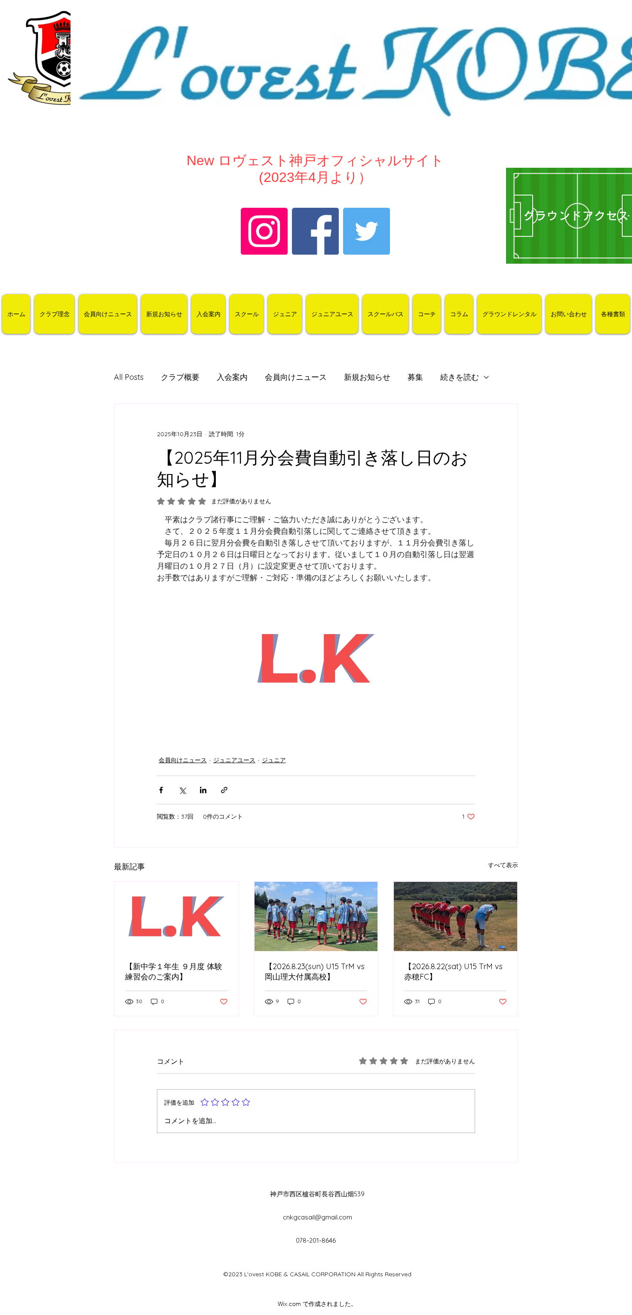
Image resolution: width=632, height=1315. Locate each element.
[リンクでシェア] (224, 790)
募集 (415, 377)
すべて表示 (503, 865)
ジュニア (274, 760)
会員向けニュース (296, 377)
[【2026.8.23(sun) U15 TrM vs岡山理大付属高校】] (316, 916)
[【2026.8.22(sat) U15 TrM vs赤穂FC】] (455, 916)
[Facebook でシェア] (161, 790)
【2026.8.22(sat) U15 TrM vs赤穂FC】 (453, 971)
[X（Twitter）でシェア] (182, 790)
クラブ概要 (180, 377)
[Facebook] (315, 231)
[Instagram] (264, 231)
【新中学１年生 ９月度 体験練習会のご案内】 (173, 971)
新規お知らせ (367, 377)
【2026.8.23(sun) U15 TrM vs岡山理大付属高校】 (315, 971)
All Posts (129, 377)
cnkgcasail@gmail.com (317, 1217)
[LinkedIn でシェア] (203, 790)
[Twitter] (366, 231)
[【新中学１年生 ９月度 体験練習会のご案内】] (176, 916)
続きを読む (459, 377)
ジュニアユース (234, 760)
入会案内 (232, 377)
